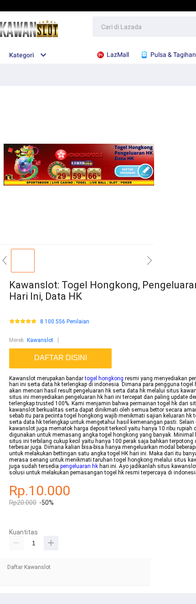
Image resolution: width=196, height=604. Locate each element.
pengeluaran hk (79, 466)
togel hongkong (104, 378)
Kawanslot (40, 340)
